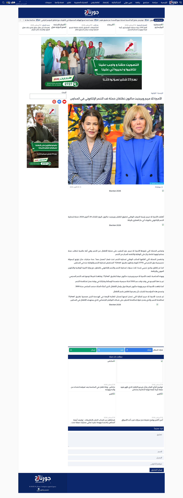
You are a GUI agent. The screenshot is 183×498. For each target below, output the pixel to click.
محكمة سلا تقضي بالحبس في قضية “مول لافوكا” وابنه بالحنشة (30, 20)
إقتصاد (106, 2)
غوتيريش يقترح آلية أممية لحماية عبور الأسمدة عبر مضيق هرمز (140, 20)
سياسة (155, 2)
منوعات (48, 2)
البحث (64, 92)
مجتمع (146, 2)
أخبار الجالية (116, 2)
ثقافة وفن (95, 2)
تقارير (69, 2)
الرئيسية (164, 2)
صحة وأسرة (59, 2)
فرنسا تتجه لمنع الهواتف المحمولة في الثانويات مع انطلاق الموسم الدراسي (85, 20)
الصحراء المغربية (81, 2)
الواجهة (153, 93)
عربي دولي (128, 2)
